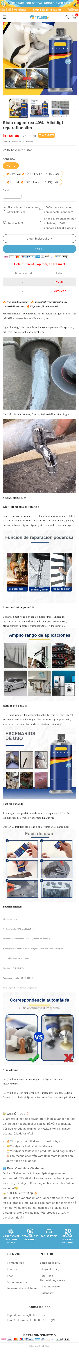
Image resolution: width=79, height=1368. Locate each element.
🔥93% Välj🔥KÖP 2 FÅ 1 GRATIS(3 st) (33, 173)
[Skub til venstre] (4, 109)
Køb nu (39, 249)
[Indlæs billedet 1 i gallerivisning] (18, 108)
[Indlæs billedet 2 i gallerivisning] (39, 108)
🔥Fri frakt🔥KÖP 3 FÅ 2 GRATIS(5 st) (32, 182)
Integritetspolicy (50, 1269)
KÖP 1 (11, 165)
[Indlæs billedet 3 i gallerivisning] (60, 108)
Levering (7, 141)
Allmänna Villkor (50, 1286)
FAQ (10, 1275)
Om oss (12, 1269)
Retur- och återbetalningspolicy (52, 1278)
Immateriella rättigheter (22, 1288)
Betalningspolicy (50, 1262)
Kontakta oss (15, 1262)
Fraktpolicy (47, 1292)
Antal (6, 190)
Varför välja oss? (17, 1282)
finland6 (48, 1346)
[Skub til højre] (75, 109)
